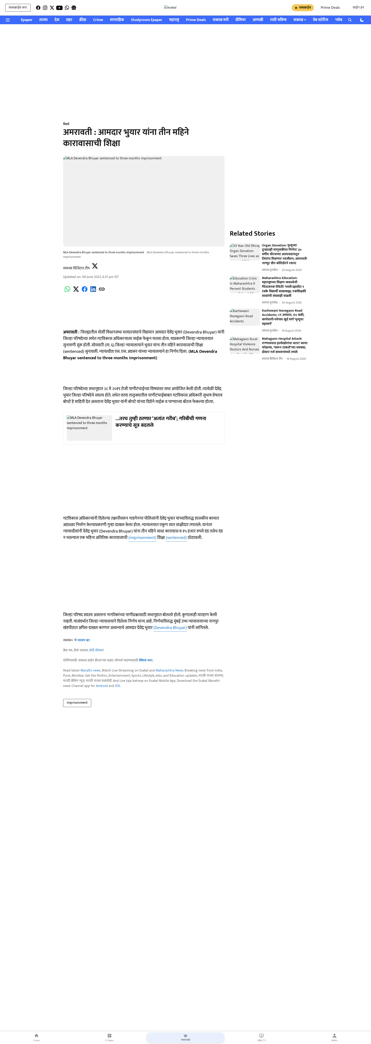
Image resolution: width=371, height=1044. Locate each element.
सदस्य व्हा (84, 640)
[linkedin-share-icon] (93, 291)
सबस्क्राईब (305, 7)
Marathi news (90, 670)
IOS (117, 686)
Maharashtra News (169, 670)
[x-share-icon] (76, 291)
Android (102, 686)
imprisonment (77, 703)
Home (36, 1040)
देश (57, 20)
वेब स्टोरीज (320, 20)
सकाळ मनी (221, 20)
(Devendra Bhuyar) (170, 627)
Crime (98, 20)
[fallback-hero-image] (245, 252)
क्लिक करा (145, 660)
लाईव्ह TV (261, 1040)
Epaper (26, 20)
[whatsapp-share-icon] (67, 291)
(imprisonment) (142, 537)
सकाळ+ (334, 1040)
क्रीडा (82, 20)
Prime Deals (330, 8)
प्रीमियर (241, 20)
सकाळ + (299, 20)
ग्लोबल (340, 20)
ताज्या (43, 20)
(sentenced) (176, 537)
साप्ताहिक (117, 20)
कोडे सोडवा (96, 650)
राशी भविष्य (278, 20)
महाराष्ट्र (174, 20)
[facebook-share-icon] (84, 291)
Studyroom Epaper (146, 20)
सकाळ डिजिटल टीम (76, 268)
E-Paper (109, 1040)
